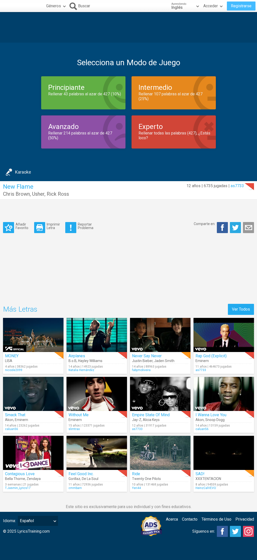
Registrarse (241, 6)
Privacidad (244, 519)
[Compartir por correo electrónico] (248, 227)
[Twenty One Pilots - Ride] (160, 453)
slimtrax (74, 429)
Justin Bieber (142, 361)
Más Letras (20, 309)
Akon (9, 420)
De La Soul (90, 479)
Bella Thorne (15, 479)
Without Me (79, 414)
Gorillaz (74, 479)
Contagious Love (20, 473)
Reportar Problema (85, 226)
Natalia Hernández (81, 370)
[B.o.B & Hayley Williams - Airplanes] (97, 335)
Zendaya (34, 479)
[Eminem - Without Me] (97, 394)
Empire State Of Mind (151, 414)
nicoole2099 (13, 370)
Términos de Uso (216, 519)
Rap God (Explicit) (211, 356)
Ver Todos (241, 309)
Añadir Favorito (22, 226)
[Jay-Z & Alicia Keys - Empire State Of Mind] (160, 394)
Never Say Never (147, 356)
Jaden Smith (164, 361)
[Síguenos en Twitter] (235, 531)
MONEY (12, 356)
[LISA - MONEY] (33, 335)
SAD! (200, 473)
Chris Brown (16, 194)
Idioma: (9, 520)
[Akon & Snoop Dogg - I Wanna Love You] (224, 394)
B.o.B (73, 361)
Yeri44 (136, 488)
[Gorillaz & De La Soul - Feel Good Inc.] (97, 453)
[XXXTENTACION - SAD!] (224, 453)
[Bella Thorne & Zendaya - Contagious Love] (33, 453)
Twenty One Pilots (146, 479)
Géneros (53, 6)
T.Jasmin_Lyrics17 (18, 488)
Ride (136, 473)
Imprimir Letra (53, 226)
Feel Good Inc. (81, 473)
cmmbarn (75, 488)
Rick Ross (58, 194)
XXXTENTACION (208, 479)
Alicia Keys (151, 420)
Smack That (15, 414)
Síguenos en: (203, 531)
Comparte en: (204, 224)
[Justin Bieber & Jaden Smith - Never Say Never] (160, 335)
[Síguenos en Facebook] (222, 531)
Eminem (202, 361)
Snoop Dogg (215, 420)
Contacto (190, 519)
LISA (8, 361)
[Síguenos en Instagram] (248, 531)
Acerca (172, 519)
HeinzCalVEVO (206, 488)
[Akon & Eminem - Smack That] (33, 394)
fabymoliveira (141, 370)
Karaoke (23, 172)
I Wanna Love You (211, 414)
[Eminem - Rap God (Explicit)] (224, 335)
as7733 (237, 185)
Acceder (210, 6)
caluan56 (11, 429)
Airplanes (77, 356)
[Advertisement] (128, 27)
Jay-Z (136, 420)
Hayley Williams (90, 361)
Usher (38, 194)
